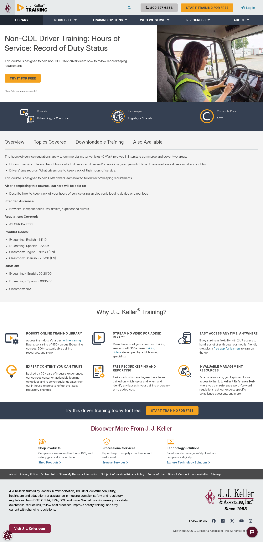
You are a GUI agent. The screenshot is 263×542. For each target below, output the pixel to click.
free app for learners (227, 348)
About (13, 474)
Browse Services (114, 462)
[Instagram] (251, 521)
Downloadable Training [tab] (100, 142)
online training (72, 340)
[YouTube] (241, 521)
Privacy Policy (29, 474)
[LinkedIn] (223, 521)
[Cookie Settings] (7, 535)
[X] (232, 521)
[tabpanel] (131, 222)
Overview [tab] (14, 142)
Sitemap (216, 474)
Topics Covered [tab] (50, 142)
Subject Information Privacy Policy (122, 474)
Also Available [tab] (147, 142)
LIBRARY (21, 20)
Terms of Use (156, 474)
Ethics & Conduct (178, 474)
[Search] (130, 7)
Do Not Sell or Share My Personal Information (69, 474)
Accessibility (200, 474)
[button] (65, 20)
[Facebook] (214, 521)
